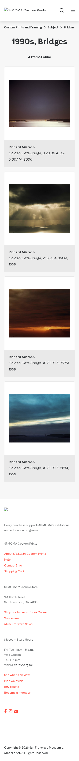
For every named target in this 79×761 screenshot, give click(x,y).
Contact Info (13, 565)
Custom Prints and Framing (23, 27)
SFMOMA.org (19, 665)
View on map (12, 618)
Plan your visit (13, 681)
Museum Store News (18, 624)
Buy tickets (11, 687)
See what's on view (17, 675)
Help (7, 559)
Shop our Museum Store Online (25, 612)
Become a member (17, 693)
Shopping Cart (14, 571)
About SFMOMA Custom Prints (25, 554)
